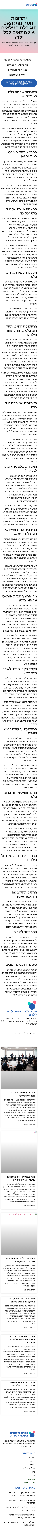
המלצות (32, 1461)
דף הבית (33, 43)
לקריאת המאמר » (29, 1124)
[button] (3, 4)
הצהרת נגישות (29, 1482)
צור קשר (31, 1475)
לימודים (32, 1464)
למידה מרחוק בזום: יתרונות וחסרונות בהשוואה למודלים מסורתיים (22, 1339)
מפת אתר (31, 1480)
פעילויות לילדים (29, 1468)
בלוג (26, 43)
